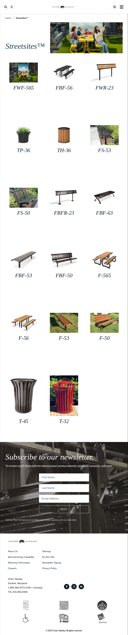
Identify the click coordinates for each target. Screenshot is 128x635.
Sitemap (46, 551)
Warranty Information (19, 562)
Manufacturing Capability (21, 557)
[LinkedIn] (81, 586)
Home (8, 18)
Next (64, 509)
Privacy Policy (49, 568)
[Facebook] (66, 586)
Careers (12, 568)
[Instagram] (74, 586)
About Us (13, 551)
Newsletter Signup (51, 562)
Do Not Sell (48, 557)
